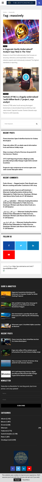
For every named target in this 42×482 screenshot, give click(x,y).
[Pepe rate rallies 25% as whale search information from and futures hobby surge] (6, 352)
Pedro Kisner (7, 183)
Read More (26, 480)
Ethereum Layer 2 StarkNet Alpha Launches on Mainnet (26, 325)
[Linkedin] (24, 468)
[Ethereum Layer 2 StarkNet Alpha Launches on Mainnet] (6, 327)
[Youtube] (29, 468)
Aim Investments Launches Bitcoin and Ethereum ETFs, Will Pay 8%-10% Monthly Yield (25, 316)
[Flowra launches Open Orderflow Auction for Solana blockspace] (6, 341)
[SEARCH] (37, 124)
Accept (17, 480)
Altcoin (3, 419)
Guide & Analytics (7, 434)
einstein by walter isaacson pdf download (17, 190)
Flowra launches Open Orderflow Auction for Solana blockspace (25, 340)
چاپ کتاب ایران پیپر (9, 222)
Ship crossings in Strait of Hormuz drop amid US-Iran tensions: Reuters (25, 362)
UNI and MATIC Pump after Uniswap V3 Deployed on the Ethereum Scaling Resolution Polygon (24, 305)
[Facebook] (12, 468)
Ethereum (4, 428)
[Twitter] (18, 468)
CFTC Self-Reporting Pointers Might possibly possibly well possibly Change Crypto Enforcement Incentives (20, 161)
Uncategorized (6, 440)
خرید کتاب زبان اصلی (9, 211)
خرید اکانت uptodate (9, 201)
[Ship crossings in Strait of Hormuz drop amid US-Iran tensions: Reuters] (6, 363)
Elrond (5, 46)
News (3, 437)
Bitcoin (3, 422)
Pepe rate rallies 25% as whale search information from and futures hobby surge (26, 351)
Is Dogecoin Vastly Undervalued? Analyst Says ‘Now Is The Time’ (18, 50)
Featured (6, 93)
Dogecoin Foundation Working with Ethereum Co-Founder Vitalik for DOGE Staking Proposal (24, 294)
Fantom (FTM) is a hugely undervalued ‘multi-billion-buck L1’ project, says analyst (20, 99)
